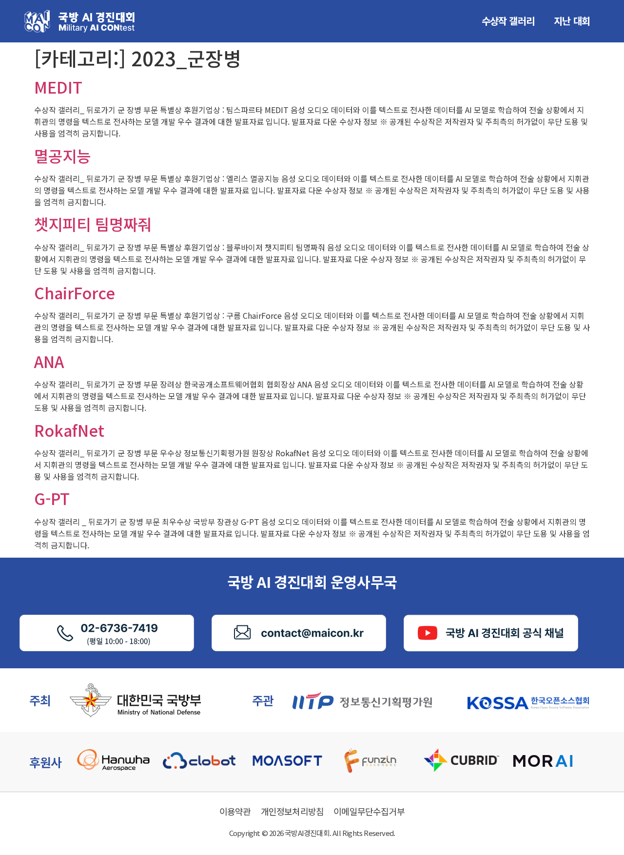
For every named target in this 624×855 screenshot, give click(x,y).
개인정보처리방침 (292, 811)
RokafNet (69, 430)
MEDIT (58, 87)
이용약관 (235, 811)
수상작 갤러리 (508, 21)
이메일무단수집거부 (369, 811)
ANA (49, 361)
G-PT (52, 498)
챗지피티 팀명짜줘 (93, 224)
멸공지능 (62, 155)
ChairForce (74, 292)
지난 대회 (572, 21)
